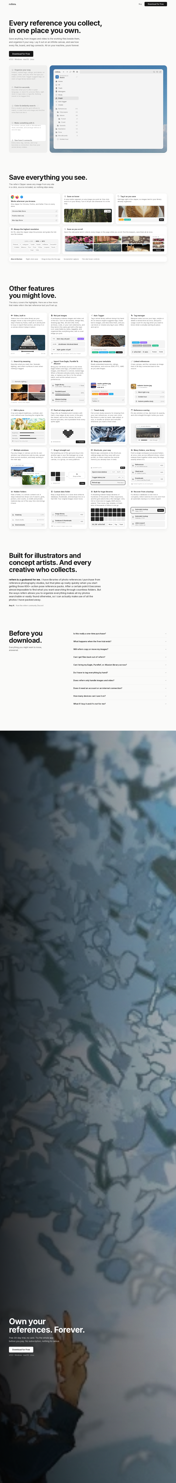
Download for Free (156, 4)
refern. (12, 4)
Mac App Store (17, 220)
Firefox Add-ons (18, 216)
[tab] (28, 74)
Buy (140, 4)
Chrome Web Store (19, 211)
